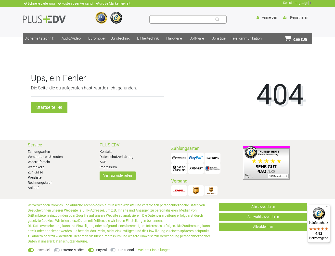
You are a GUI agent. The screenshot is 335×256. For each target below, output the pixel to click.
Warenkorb (36, 167)
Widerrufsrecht (39, 162)
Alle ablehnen (263, 226)
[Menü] (327, 208)
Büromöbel (96, 38)
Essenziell (43, 250)
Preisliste (34, 177)
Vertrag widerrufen (117, 175)
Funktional (126, 250)
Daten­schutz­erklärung (70, 241)
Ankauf (33, 188)
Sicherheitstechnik (39, 38)
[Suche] (217, 19)
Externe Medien (73, 250)
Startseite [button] (46, 107)
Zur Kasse (35, 172)
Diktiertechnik (148, 38)
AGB (103, 162)
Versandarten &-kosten (45, 157)
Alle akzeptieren (263, 207)
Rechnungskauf (40, 183)
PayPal (101, 250)
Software (197, 38)
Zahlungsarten (39, 152)
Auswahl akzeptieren (263, 217)
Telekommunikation (246, 38)
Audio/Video (71, 38)
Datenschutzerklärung (116, 157)
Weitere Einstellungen (154, 250)
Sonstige (219, 38)
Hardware (174, 38)
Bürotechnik (120, 38)
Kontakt (106, 152)
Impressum (108, 167)
